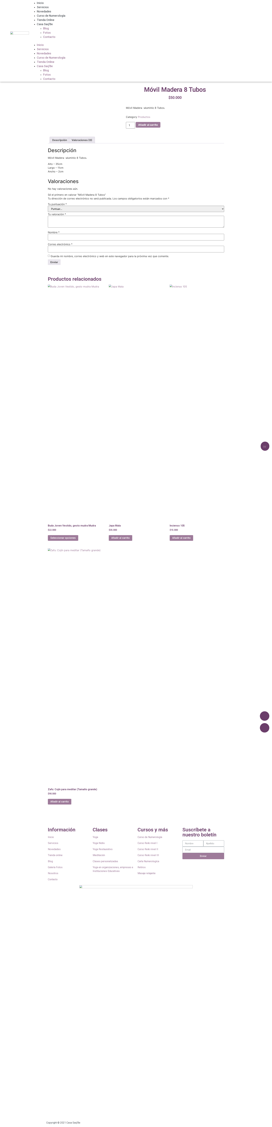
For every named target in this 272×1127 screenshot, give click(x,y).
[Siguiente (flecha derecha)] (266, 563)
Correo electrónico (60, 244)
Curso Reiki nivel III (148, 855)
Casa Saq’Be (45, 24)
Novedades (44, 11)
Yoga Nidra (99, 843)
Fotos (47, 32)
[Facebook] (264, 716)
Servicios (43, 7)
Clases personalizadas (105, 861)
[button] (146, 41)
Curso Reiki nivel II (148, 849)
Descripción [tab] (59, 140)
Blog (46, 28)
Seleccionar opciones (63, 537)
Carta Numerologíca (148, 861)
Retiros (142, 867)
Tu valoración (57, 214)
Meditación (99, 855)
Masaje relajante (147, 873)
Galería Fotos (55, 867)
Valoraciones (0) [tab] (82, 140)
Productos (144, 116)
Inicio (40, 3)
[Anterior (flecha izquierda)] (5, 563)
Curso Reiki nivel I (147, 843)
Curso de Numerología (51, 15)
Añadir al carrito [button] (120, 537)
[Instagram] (264, 728)
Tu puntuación (57, 204)
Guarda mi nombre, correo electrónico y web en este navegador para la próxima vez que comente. (110, 256)
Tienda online (55, 855)
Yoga (95, 837)
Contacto (49, 37)
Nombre (54, 232)
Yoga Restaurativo (103, 849)
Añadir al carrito (148, 124)
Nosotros (53, 873)
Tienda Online (45, 20)
